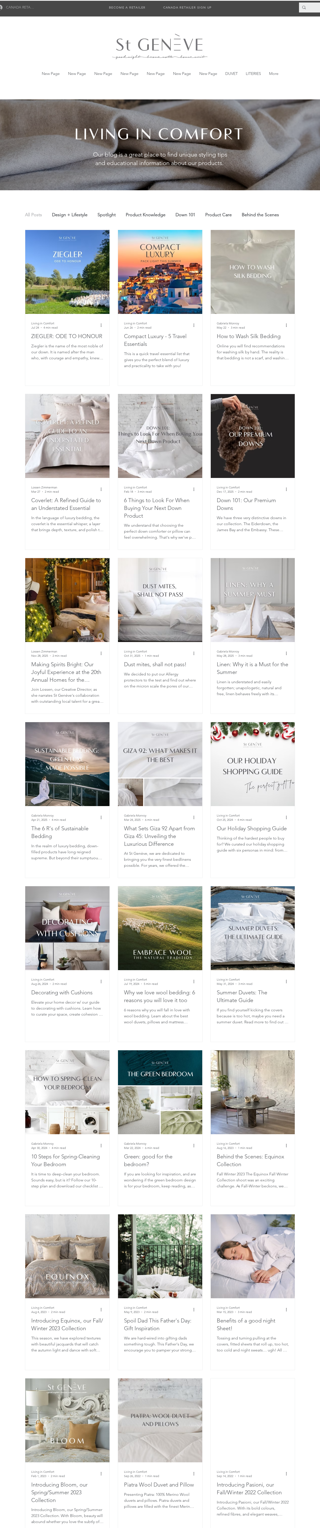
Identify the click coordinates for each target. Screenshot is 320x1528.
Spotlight (107, 215)
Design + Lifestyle (70, 215)
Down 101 (185, 215)
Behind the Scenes (260, 215)
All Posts (33, 215)
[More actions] (103, 325)
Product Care (218, 215)
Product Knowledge (146, 215)
